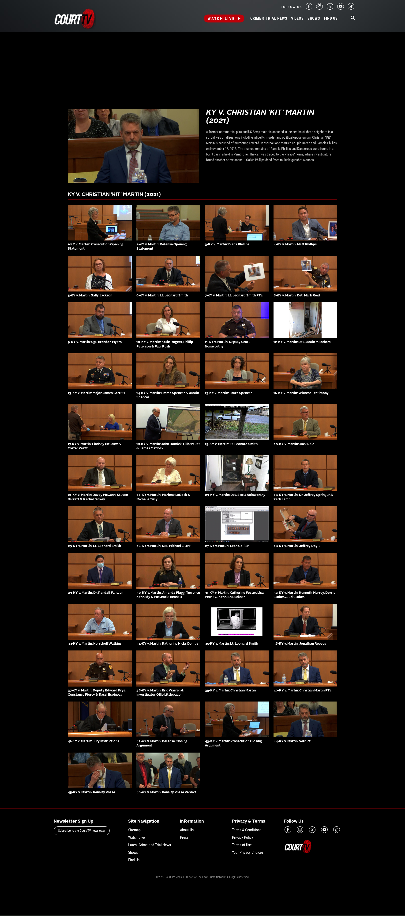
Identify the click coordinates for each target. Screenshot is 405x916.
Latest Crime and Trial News (149, 845)
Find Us (331, 18)
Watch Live (221, 18)
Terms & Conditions (246, 830)
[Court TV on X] (330, 8)
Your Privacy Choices (247, 852)
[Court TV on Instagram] (319, 8)
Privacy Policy (242, 837)
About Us (187, 830)
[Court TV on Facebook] (309, 8)
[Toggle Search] (353, 18)
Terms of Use (242, 845)
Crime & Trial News (268, 18)
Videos (297, 18)
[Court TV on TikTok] (351, 8)
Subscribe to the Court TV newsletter (81, 830)
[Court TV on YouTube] (340, 8)
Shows (314, 18)
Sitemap (134, 830)
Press (184, 837)
